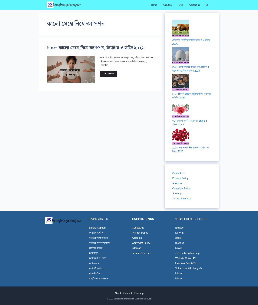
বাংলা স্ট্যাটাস (94, 273)
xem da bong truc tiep (187, 253)
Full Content (108, 73)
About (118, 293)
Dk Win (179, 232)
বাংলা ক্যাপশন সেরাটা (97, 258)
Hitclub (179, 273)
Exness (179, 227)
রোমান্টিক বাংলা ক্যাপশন (98, 278)
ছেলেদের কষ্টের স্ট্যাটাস (98, 237)
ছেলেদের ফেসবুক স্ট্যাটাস (99, 243)
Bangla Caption (97, 227)
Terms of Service (181, 198)
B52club (179, 243)
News (180, 5)
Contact (127, 293)
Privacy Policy (180, 178)
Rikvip (178, 248)
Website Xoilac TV (185, 258)
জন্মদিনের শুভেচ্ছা (95, 248)
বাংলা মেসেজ (94, 263)
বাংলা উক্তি (93, 253)
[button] (207, 5)
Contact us (194, 5)
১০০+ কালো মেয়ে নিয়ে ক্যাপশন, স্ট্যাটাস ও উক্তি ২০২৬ (96, 48)
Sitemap (176, 193)
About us (167, 5)
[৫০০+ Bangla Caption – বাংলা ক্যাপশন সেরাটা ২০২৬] (64, 5)
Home (154, 5)
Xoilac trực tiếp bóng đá (188, 268)
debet (178, 237)
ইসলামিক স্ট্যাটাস (96, 232)
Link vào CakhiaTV (185, 263)
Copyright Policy (181, 188)
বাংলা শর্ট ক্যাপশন (96, 268)
